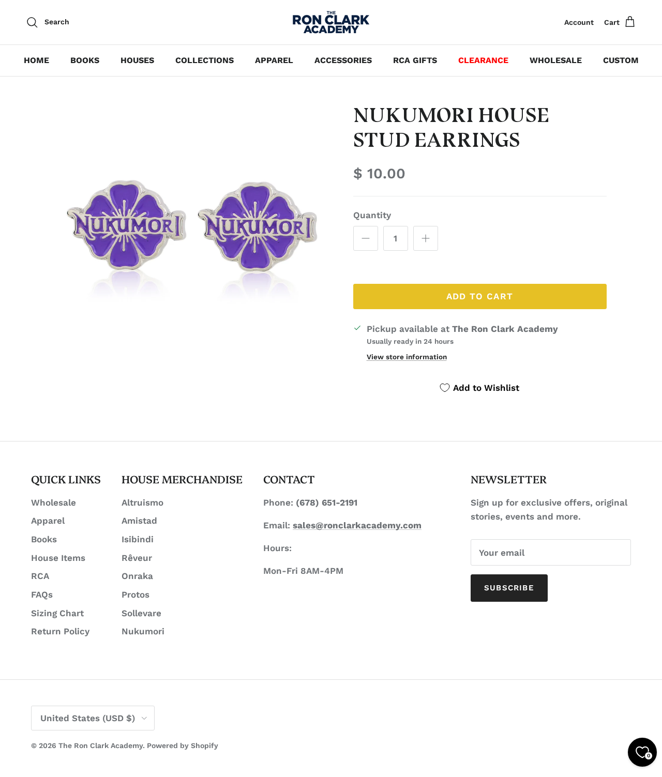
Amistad (139, 520)
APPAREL (274, 60)
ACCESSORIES (343, 60)
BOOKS (84, 60)
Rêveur (137, 558)
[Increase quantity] (425, 238)
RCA (40, 576)
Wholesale (53, 502)
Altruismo (142, 502)
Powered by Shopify (182, 745)
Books (44, 539)
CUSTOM (621, 60)
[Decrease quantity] (365, 238)
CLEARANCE (483, 60)
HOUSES (137, 60)
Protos (135, 594)
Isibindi (138, 539)
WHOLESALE (556, 60)
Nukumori (143, 631)
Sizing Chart (57, 613)
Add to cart (480, 296)
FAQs (42, 594)
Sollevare (141, 613)
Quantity (372, 215)
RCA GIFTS (415, 60)
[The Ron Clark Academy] (331, 22)
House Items (58, 558)
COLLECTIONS (204, 60)
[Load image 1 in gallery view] (193, 239)
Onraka (137, 576)
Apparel (48, 520)
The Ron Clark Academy (100, 745)
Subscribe (509, 587)
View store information (407, 357)
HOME (36, 60)
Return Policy (60, 631)
